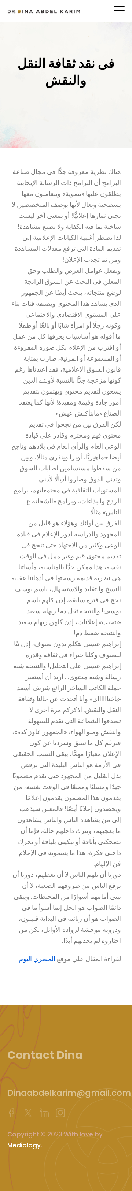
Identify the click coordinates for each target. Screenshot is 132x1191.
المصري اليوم (37, 959)
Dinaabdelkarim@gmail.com (69, 1093)
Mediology (24, 1145)
